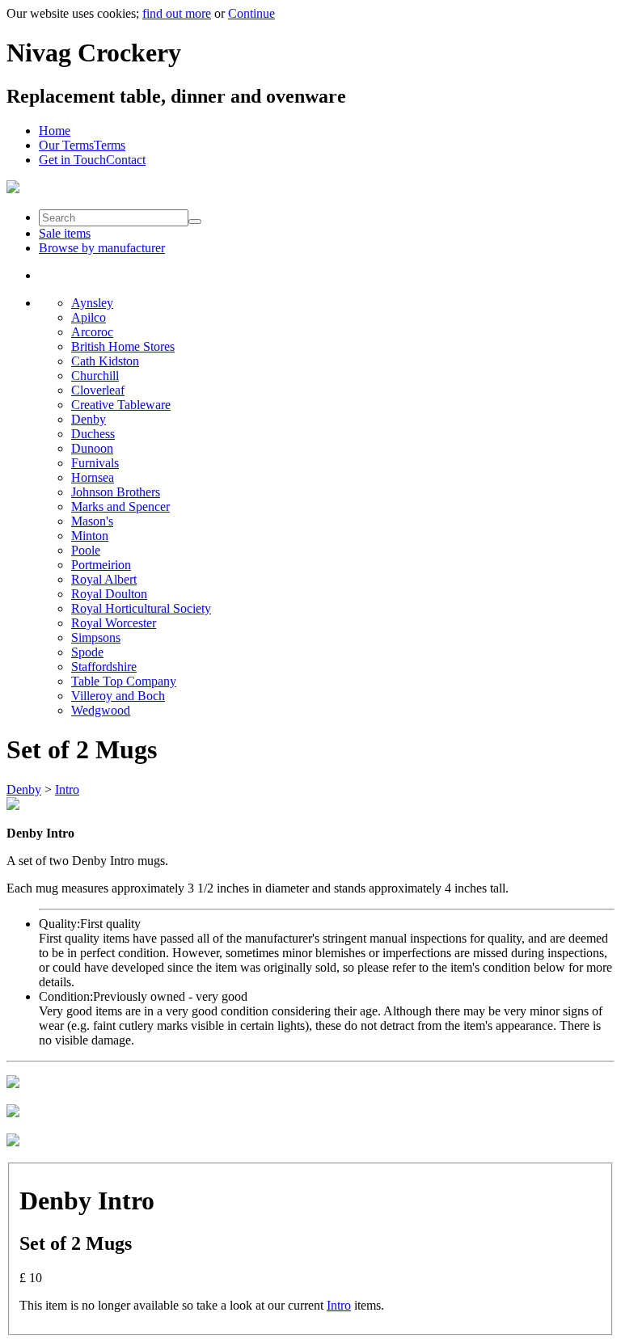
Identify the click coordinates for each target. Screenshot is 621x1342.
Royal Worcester (113, 623)
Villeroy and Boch (118, 696)
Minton (89, 535)
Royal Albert (104, 579)
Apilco (88, 317)
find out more (176, 13)
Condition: (66, 996)
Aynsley (92, 303)
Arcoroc (92, 332)
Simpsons (95, 637)
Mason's (92, 521)
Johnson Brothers (115, 492)
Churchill (95, 375)
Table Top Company (123, 681)
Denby (88, 419)
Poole (85, 550)
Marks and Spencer (120, 506)
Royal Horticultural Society (141, 608)
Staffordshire (104, 666)
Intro (67, 789)
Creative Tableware (121, 404)
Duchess (93, 434)
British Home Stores (123, 346)
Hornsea (92, 477)
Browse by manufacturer (102, 248)
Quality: (59, 924)
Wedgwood (100, 710)
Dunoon (92, 448)
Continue (251, 13)
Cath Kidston (105, 361)
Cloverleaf (98, 390)
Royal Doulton (109, 594)
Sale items (65, 233)
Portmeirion (101, 565)
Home (54, 130)
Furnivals (95, 463)
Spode (87, 652)
